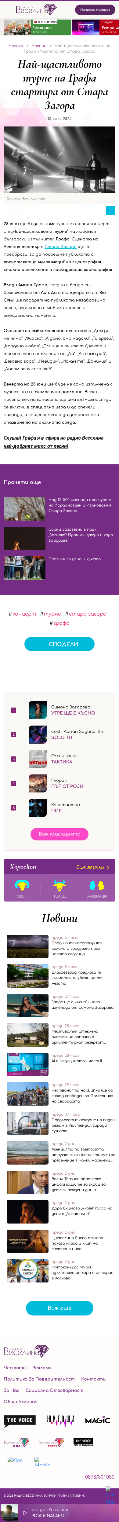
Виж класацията (59, 834)
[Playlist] (111, 1513)
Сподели (63, 644)
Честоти (15, 1368)
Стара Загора (61, 247)
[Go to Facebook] (7, 1478)
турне (52, 614)
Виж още (60, 1308)
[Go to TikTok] (39, 1478)
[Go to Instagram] (22, 1478)
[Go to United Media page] (110, 1496)
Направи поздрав (95, 9)
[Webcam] (95, 1513)
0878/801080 (99, 1476)
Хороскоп (57, 866)
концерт (24, 614)
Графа (61, 623)
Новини (60, 918)
